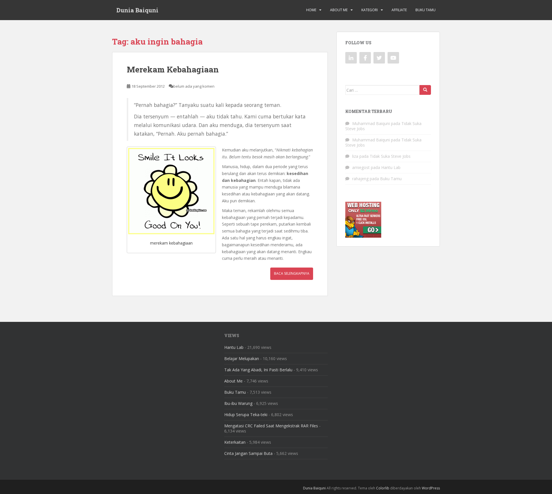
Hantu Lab (390, 167)
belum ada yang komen (193, 86)
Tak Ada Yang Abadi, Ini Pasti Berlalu (258, 369)
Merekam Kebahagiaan (173, 69)
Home (311, 9)
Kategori (369, 9)
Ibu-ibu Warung (238, 403)
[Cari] (425, 90)
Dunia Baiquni (137, 10)
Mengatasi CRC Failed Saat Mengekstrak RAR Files (271, 425)
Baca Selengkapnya (291, 273)
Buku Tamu (425, 9)
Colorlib (382, 488)
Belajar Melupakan (241, 358)
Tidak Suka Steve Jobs (390, 156)
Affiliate (399, 9)
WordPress (431, 488)
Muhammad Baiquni (371, 123)
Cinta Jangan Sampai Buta (248, 453)
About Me (339, 9)
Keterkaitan (235, 442)
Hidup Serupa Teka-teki (245, 414)
